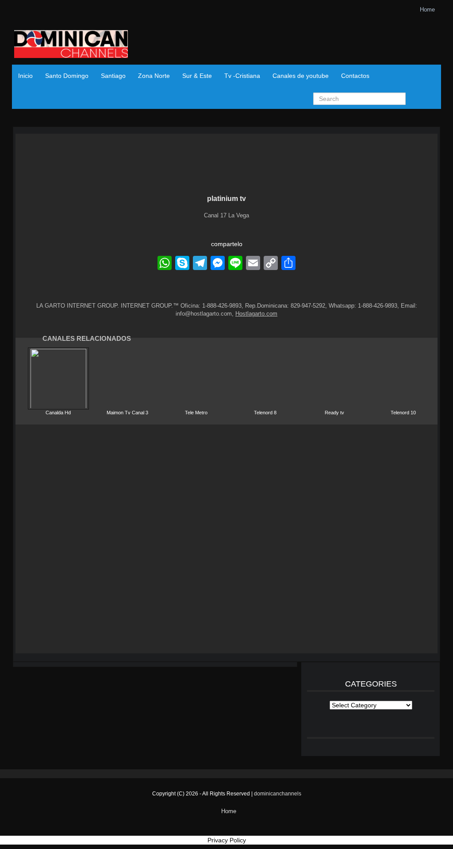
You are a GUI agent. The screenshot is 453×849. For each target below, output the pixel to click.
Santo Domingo (66, 75)
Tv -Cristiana (242, 75)
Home (427, 9)
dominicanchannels (277, 794)
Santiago (113, 75)
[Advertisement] (226, 538)
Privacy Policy (226, 840)
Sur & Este (197, 75)
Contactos (355, 75)
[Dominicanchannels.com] (71, 45)
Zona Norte (154, 75)
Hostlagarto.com (256, 313)
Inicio (25, 75)
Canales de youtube (301, 75)
